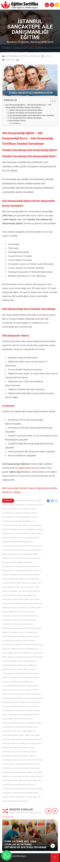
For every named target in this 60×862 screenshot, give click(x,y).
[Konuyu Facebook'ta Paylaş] (48, 500)
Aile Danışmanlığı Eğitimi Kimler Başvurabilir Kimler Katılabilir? (32, 115)
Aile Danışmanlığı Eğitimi (42, 42)
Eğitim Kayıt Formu (28, 468)
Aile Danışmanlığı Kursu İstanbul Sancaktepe (25, 118)
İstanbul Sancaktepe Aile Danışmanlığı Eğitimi (25, 110)
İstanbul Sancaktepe (10, 632)
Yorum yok (10, 60)
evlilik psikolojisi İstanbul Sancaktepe (26, 628)
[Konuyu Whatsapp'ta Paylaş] (56, 500)
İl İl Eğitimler (23, 42)
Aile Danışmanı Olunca (17, 121)
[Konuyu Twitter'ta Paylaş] (52, 500)
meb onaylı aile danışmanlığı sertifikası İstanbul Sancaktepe (21, 785)
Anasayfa (11, 42)
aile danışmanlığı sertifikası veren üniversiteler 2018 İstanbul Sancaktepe (21, 587)
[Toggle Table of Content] (51, 100)
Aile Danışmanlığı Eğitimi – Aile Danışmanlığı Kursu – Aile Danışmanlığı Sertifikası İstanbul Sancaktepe (28, 106)
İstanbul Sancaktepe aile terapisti (15, 748)
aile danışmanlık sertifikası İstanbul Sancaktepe (20, 603)
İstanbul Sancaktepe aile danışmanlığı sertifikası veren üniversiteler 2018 (22, 727)
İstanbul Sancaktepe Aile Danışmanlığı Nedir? (26, 113)
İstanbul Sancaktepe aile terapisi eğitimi (26, 743)
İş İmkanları (17, 123)
